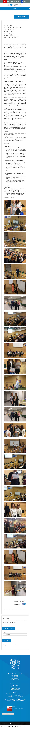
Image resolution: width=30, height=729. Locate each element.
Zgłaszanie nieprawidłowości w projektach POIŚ (15, 699)
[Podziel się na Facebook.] (23, 604)
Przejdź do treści (17, 726)
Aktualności (7, 619)
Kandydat (5, 1)
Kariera (22, 1)
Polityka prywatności (15, 689)
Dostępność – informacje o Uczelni (15, 698)
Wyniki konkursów (15, 686)
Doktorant (15, 1)
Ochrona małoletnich (15, 695)
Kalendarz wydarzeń (9, 622)
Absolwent (11, 1)
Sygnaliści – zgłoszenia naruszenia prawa (15, 693)
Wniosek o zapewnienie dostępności (15, 696)
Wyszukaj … (5, 632)
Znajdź (25, 1)
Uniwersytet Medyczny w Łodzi (10, 723)
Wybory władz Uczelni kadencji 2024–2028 (15, 700)
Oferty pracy (15, 685)
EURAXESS (15, 692)
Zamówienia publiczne (15, 684)
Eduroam (15, 691)
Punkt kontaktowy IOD (15, 688)
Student (8, 1)
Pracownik (18, 1)
